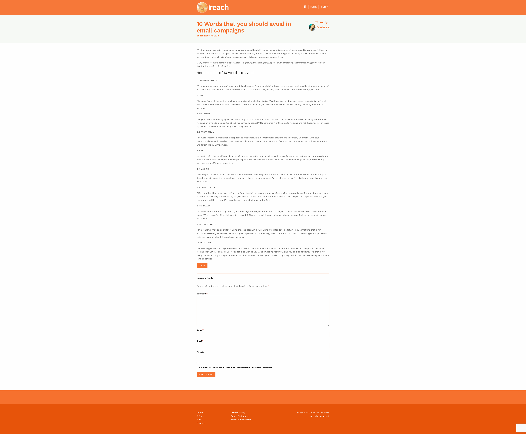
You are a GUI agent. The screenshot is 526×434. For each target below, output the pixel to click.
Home (200, 412)
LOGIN (314, 7)
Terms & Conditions (241, 419)
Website (200, 352)
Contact (201, 423)
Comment (202, 294)
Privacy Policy (238, 412)
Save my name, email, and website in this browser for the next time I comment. (235, 368)
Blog (199, 419)
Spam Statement (240, 416)
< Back (202, 265)
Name (200, 330)
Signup (200, 416)
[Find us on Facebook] (305, 7)
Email (200, 341)
